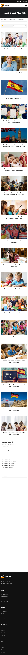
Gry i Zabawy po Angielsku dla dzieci (14, 336)
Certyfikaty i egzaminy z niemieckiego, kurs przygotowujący (14, 121)
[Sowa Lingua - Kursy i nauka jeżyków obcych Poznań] (5, 5)
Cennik (2, 649)
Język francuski (6, 448)
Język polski (5, 455)
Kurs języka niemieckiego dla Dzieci (14, 288)
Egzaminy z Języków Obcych (8, 444)
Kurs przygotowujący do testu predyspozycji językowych (14, 217)
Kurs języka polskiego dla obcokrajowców (14, 241)
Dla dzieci (3, 613)
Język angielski (5, 446)
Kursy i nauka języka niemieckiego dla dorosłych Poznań (14, 409)
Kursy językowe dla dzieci (8, 463)
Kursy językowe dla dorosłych (9, 461)
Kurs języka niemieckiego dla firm (14, 49)
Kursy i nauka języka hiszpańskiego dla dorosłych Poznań (14, 385)
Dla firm (2, 616)
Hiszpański (3, 632)
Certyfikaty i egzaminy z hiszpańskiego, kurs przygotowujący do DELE (14, 97)
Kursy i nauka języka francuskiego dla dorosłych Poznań (14, 361)
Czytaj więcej (14, 39)
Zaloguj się (25, 1)
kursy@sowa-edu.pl (7, 583)
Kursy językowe (6, 459)
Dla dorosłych (4, 611)
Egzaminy (3, 618)
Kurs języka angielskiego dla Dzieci (14, 312)
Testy (2, 647)
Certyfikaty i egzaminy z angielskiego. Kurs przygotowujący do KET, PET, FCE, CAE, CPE (14, 145)
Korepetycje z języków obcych (9, 457)
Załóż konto (19, 1)
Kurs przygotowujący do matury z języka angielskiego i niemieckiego (14, 193)
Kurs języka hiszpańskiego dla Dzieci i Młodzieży (14, 265)
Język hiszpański (6, 450)
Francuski (3, 635)
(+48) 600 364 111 (7, 581)
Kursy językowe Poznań (6, 645)
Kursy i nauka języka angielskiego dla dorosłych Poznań (14, 433)
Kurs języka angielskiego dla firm (14, 73)
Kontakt (3, 652)
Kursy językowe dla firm (8, 465)
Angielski (3, 628)
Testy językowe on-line (7, 467)
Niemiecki (3, 630)
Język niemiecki (5, 453)
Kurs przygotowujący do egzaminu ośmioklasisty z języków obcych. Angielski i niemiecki (14, 169)
